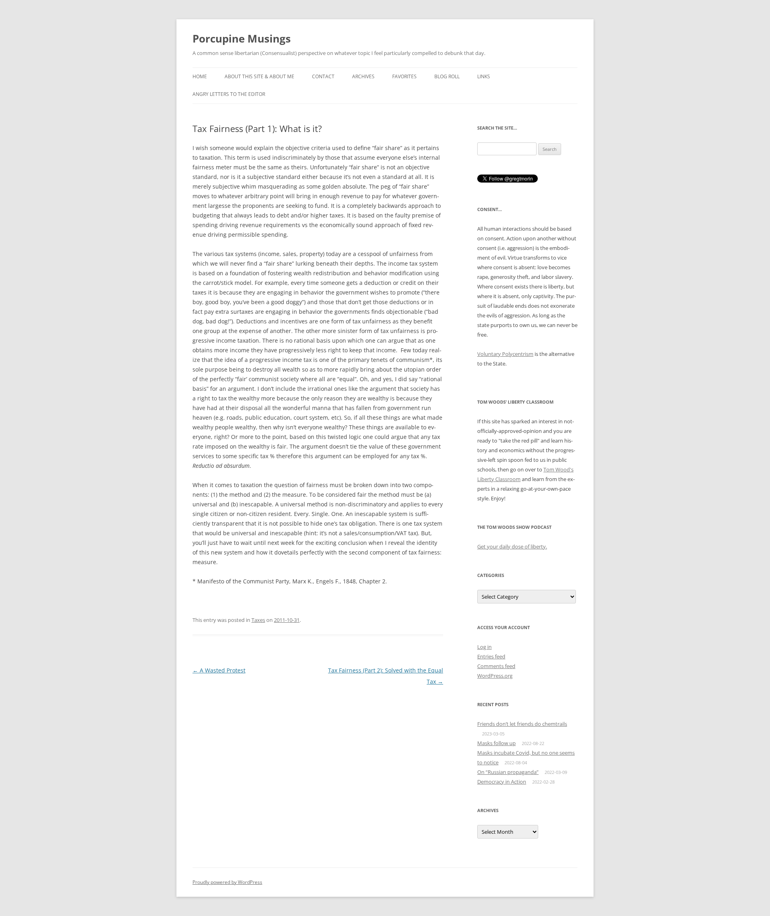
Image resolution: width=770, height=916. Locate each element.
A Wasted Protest (218, 670)
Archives (363, 76)
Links (483, 76)
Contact (323, 76)
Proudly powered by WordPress (227, 882)
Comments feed (496, 666)
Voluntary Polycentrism (505, 353)
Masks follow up (496, 743)
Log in (484, 646)
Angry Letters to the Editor (228, 94)
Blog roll (447, 76)
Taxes (258, 620)
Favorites (404, 76)
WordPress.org (495, 675)
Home (199, 76)
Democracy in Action (501, 781)
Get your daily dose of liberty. (512, 546)
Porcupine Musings (241, 38)
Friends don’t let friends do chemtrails (522, 723)
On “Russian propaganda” (508, 772)
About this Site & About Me (259, 76)
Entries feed (491, 656)
